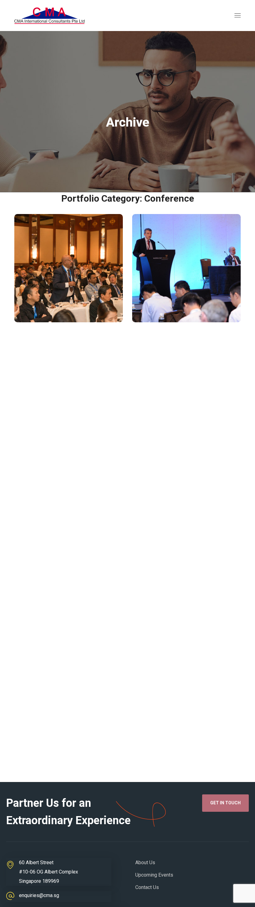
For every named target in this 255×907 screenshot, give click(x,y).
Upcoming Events (154, 875)
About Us (145, 862)
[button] (225, 803)
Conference (48, 307)
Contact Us (147, 887)
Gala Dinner (199, 317)
